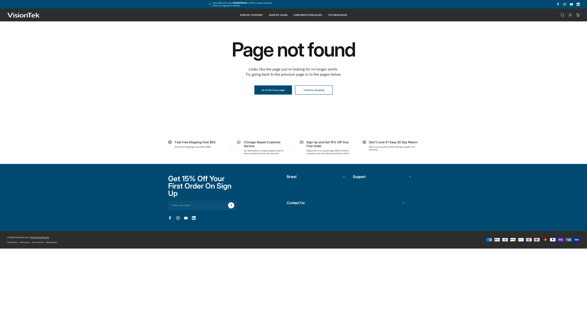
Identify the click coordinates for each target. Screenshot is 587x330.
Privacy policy (24, 242)
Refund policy (12, 242)
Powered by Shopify (39, 237)
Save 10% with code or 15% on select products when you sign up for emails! (242, 4)
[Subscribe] (231, 205)
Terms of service (38, 242)
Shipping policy (51, 242)
